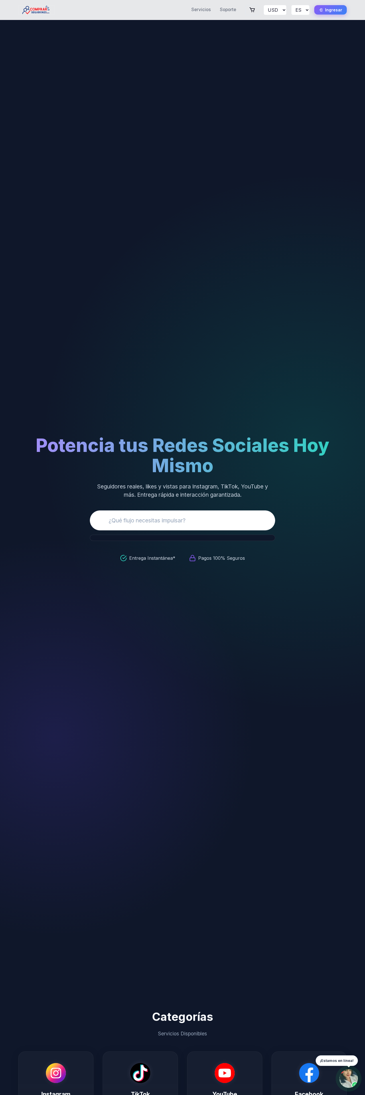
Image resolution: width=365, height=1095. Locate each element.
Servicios (201, 9)
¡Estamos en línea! (337, 1060)
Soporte (228, 9)
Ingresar (333, 9)
